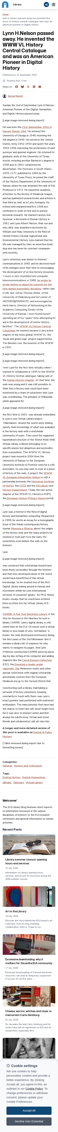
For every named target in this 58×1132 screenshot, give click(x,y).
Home (6, 14)
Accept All (29, 1110)
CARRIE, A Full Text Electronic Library (25, 614)
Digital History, (12, 777)
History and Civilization (28, 766)
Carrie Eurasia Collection (37, 660)
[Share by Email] (39, 87)
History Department (15, 490)
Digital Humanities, (34, 777)
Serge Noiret (15, 96)
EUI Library (42, 486)
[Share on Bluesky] (22, 87)
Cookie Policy (34, 1088)
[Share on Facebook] (16, 87)
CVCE (22, 486)
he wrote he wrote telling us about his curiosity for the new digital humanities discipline (27, 285)
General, (8, 766)
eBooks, (7, 782)
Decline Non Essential (29, 1121)
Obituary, (18, 782)
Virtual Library (34, 782)
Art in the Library (15, 911)
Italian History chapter (20, 380)
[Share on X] (28, 87)
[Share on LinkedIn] (34, 87)
